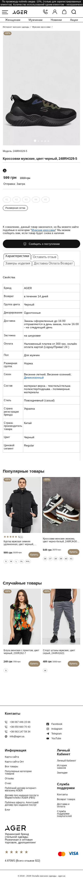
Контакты (62, 794)
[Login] (55, 12)
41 (6, 199)
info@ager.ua (17, 736)
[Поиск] (74, 12)
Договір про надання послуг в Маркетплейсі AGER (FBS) (21, 796)
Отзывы (9, 778)
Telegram (56, 733)
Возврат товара (66, 799)
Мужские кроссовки (41, 27)
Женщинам (12, 19)
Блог (7, 810)
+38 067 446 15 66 (20, 722)
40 (66, 559)
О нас (8, 783)
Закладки (62, 772)
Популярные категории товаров (18, 772)
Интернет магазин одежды (16, 27)
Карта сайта (12, 757)
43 (26, 199)
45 (45, 199)
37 (50, 559)
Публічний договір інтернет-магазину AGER (21, 789)
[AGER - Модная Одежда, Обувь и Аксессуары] (19, 11)
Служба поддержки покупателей (64, 813)
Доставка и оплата (63, 805)
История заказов (62, 766)
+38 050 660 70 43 (20, 727)
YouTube (56, 738)
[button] (35, 141)
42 (16, 199)
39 (61, 559)
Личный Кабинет (66, 760)
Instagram (56, 729)
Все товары (11, 766)
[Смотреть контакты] (45, 12)
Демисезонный (34, 377)
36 (45, 559)
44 (35, 199)
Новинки (56, 19)
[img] (41, 88)
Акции (74, 19)
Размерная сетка (15, 208)
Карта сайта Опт (14, 761)
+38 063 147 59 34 (20, 731)
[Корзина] (64, 12)
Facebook (56, 724)
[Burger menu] (5, 12)
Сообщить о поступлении (44, 243)
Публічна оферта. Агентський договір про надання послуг (21, 803)
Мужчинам (36, 19)
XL (21, 561)
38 (55, 559)
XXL (28, 561)
